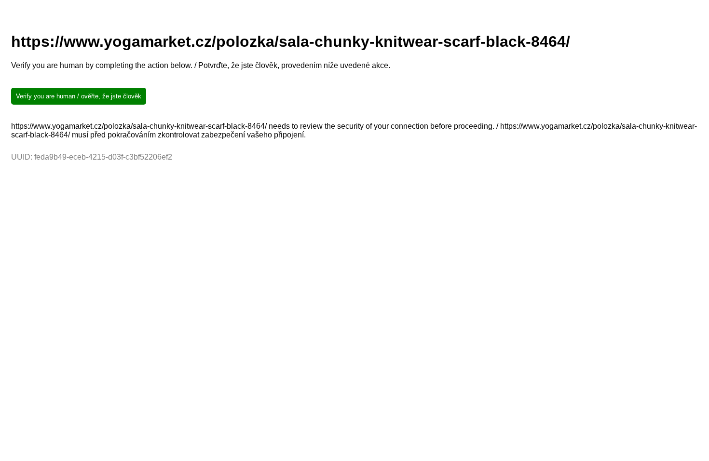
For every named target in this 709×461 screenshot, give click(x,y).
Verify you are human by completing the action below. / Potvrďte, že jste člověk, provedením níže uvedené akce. (200, 65)
